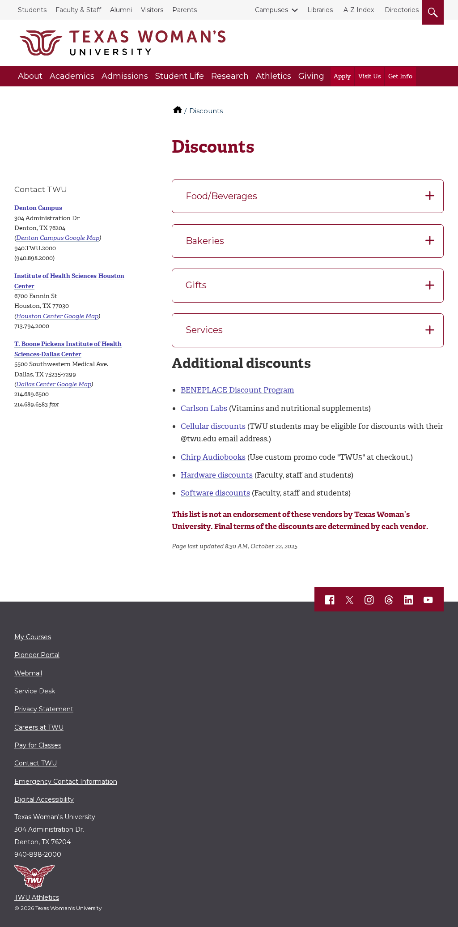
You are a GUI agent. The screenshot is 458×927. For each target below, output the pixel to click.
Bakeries (205, 240)
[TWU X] (349, 600)
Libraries (320, 10)
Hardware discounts (217, 475)
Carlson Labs (204, 408)
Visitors (152, 10)
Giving (311, 76)
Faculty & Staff (78, 10)
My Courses (32, 637)
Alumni (121, 10)
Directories (402, 10)
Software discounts (215, 493)
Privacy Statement (43, 709)
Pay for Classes (37, 745)
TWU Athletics (36, 897)
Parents (184, 10)
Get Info (400, 76)
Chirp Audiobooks (213, 457)
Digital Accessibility (44, 799)
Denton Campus (38, 208)
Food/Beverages (221, 196)
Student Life (179, 76)
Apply (342, 76)
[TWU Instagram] (369, 599)
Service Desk (34, 691)
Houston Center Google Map (57, 316)
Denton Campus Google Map (57, 238)
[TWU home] (178, 111)
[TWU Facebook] (330, 599)
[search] (433, 10)
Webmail (28, 673)
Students (32, 10)
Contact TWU (35, 763)
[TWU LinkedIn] (408, 599)
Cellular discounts (213, 426)
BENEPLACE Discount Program (237, 390)
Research (230, 76)
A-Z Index (359, 10)
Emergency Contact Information (65, 781)
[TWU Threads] (389, 599)
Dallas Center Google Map (53, 384)
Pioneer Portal (36, 655)
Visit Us (369, 76)
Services (204, 330)
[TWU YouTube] (428, 600)
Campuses (271, 10)
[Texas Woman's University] (122, 43)
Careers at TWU (39, 727)
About (30, 76)
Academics (72, 76)
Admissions (125, 76)
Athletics (273, 76)
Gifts (196, 285)
